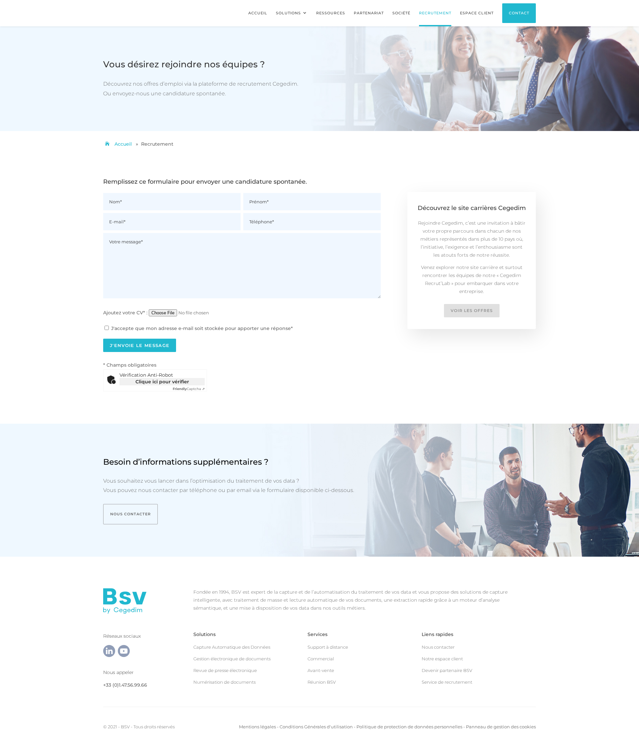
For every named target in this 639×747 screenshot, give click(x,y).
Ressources (330, 13)
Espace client (477, 13)
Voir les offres (472, 310)
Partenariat (369, 13)
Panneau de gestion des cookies (501, 726)
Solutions (288, 13)
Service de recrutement (447, 682)
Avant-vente (321, 670)
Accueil (257, 13)
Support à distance (328, 647)
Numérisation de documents (224, 682)
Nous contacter (130, 514)
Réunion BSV (322, 682)
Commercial (321, 658)
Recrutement (435, 13)
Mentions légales (257, 726)
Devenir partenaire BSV (447, 670)
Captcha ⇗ (189, 389)
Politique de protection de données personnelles (409, 726)
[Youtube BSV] (124, 655)
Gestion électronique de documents (232, 658)
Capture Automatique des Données (231, 647)
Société (401, 13)
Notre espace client (442, 658)
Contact (519, 13)
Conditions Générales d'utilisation (316, 726)
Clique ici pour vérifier (162, 382)
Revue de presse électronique (225, 670)
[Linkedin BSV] (109, 655)
